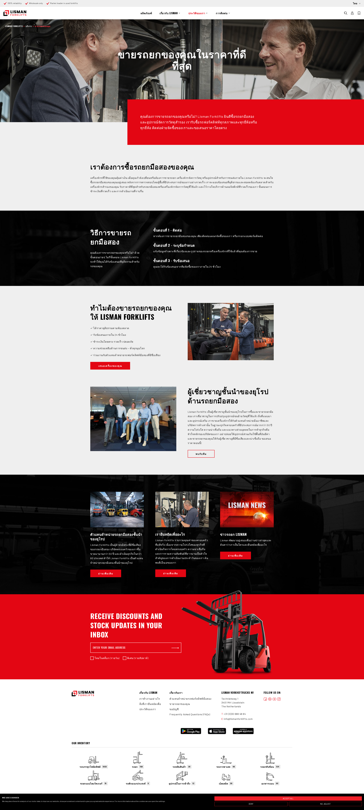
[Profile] (352, 13)
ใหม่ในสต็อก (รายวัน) (107, 658)
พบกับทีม (201, 453)
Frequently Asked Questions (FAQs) (189, 714)
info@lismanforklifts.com (238, 718)
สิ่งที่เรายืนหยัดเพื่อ (150, 703)
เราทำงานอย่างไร (149, 698)
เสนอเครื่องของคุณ (110, 365)
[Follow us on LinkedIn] (270, 699)
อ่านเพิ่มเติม (105, 573)
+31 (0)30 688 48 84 (235, 713)
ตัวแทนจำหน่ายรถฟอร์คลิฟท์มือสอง (190, 698)
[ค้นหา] (346, 13)
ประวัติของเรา (147, 709)
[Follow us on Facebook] (265, 699)
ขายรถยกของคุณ (179, 703)
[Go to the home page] (14, 13)
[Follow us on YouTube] (274, 699)
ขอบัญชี (174, 709)
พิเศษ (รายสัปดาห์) (137, 658)
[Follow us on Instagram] (279, 699)
